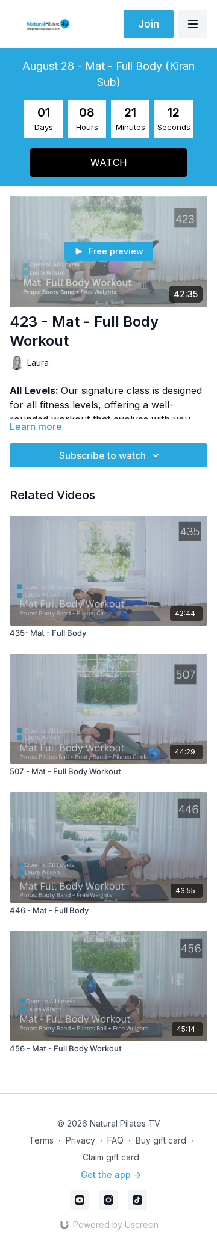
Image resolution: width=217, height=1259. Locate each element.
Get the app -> (111, 1174)
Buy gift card (161, 1140)
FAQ (115, 1140)
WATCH (108, 162)
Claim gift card (111, 1157)
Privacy (80, 1140)
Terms (41, 1140)
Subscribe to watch (102, 455)
